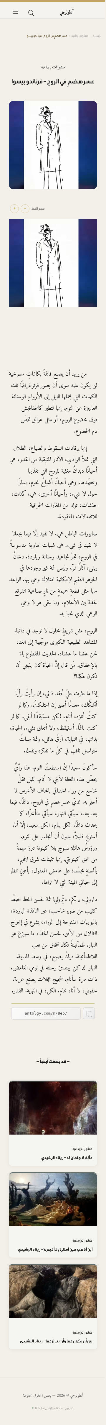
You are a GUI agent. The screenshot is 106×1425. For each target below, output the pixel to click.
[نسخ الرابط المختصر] (89, 1013)
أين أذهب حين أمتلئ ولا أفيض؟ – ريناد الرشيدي (55, 1249)
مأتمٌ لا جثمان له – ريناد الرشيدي (66, 1158)
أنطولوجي (66, 12)
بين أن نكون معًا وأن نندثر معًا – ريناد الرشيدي (56, 1341)
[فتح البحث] (31, 12)
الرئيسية (97, 36)
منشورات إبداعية (80, 36)
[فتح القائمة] (15, 12)
